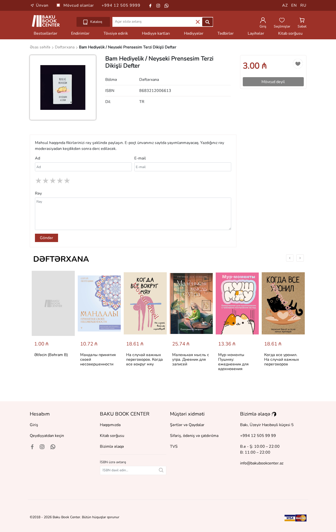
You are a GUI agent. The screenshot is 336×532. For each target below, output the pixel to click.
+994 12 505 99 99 (258, 435)
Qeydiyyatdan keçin (47, 435)
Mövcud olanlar (79, 5)
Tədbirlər (225, 33)
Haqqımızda (110, 425)
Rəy (38, 193)
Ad (37, 158)
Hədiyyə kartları (156, 33)
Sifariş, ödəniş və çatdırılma (194, 435)
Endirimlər (80, 33)
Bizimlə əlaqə (112, 446)
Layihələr (256, 33)
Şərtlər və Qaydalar (187, 425)
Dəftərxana (61, 259)
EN (294, 5)
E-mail (140, 158)
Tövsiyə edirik (116, 33)
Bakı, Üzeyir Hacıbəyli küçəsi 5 (267, 425)
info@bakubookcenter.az (261, 463)
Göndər (46, 238)
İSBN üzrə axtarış (113, 462)
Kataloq (95, 21)
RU (303, 5)
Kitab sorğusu (290, 33)
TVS (174, 446)
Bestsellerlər (45, 33)
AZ (285, 5)
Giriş (34, 425)
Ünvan (42, 5)
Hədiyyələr (193, 33)
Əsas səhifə (40, 47)
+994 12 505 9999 (121, 5)
